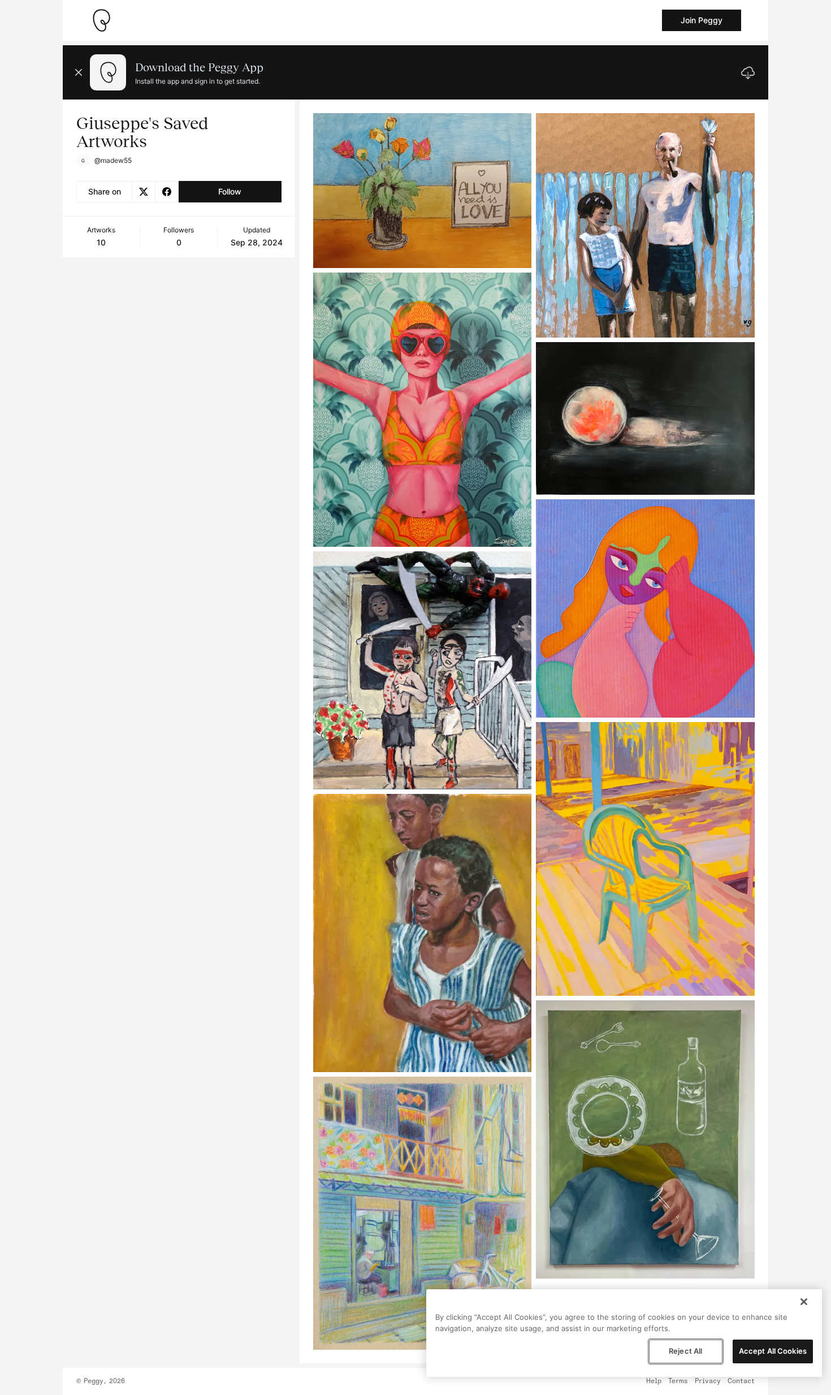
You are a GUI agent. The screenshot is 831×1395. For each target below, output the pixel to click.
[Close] (803, 1301)
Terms (678, 1381)
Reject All (685, 1350)
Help (653, 1381)
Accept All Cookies (773, 1350)
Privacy (708, 1381)
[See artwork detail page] (422, 190)
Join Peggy (701, 20)
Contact (741, 1381)
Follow (229, 191)
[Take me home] (101, 20)
